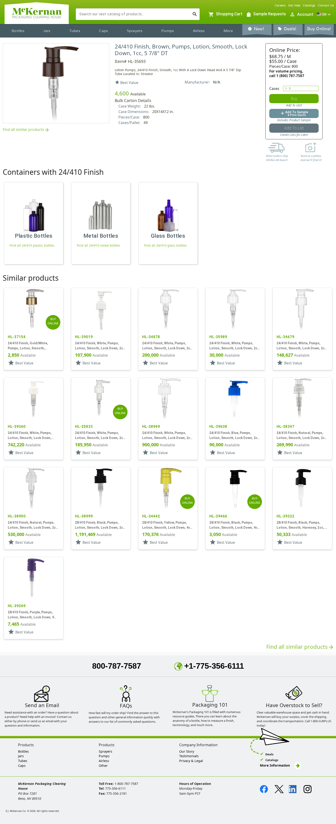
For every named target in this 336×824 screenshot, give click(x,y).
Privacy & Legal (191, 761)
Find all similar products (26, 130)
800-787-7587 (116, 665)
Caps (103, 30)
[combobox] (134, 14)
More (228, 30)
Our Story (186, 751)
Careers (280, 5)
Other (103, 765)
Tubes (74, 30)
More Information (275, 765)
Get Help (294, 5)
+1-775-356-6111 (214, 665)
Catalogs (309, 5)
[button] (324, 14)
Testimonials (189, 756)
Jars (46, 30)
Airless (199, 30)
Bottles (18, 30)
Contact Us (326, 5)
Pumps (167, 30)
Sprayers (135, 30)
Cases (274, 88)
